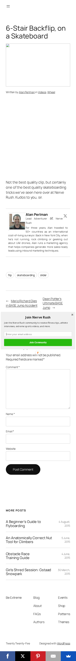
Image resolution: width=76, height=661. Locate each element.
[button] (38, 317)
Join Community (38, 342)
